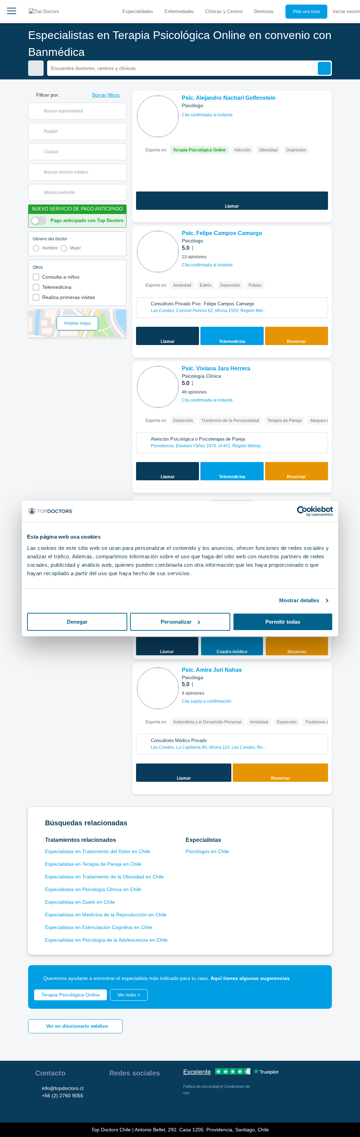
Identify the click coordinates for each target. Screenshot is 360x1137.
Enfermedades (179, 11)
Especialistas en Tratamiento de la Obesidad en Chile (104, 876)
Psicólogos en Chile (207, 851)
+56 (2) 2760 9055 (62, 1095)
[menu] (11, 11)
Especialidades (137, 11)
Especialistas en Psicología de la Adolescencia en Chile (106, 940)
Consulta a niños (60, 277)
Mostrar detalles (299, 600)
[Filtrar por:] (36, 68)
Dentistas (264, 11)
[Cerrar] (318, 978)
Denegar (77, 622)
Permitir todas (282, 622)
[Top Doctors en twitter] (152, 1091)
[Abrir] (121, 111)
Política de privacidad (201, 1086)
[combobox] (82, 111)
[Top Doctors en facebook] (114, 1091)
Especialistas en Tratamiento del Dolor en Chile (97, 851)
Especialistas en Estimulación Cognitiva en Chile (98, 927)
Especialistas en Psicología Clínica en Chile (93, 889)
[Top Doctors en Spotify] (127, 1106)
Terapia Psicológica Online (70, 995)
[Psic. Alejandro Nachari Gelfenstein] (158, 116)
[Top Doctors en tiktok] (114, 1106)
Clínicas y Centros (224, 11)
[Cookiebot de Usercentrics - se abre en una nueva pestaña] (302, 511)
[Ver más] (324, 105)
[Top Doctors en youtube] (165, 1091)
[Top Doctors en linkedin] (139, 1091)
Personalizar (176, 622)
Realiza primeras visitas (68, 297)
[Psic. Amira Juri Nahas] (158, 688)
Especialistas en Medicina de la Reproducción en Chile (106, 914)
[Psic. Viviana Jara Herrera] (158, 387)
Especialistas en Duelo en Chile (80, 902)
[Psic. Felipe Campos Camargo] (158, 251)
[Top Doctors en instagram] (127, 1091)
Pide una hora (306, 11)
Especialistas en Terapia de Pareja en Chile (93, 864)
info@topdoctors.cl (62, 1088)
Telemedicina (56, 287)
